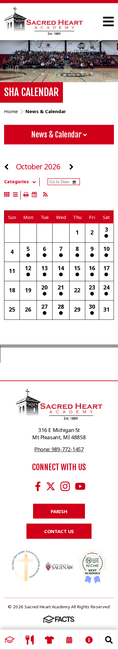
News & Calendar (57, 134)
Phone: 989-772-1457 (59, 449)
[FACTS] (10, 640)
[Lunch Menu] (29, 640)
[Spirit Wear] (49, 640)
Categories (16, 182)
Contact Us (59, 531)
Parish (59, 511)
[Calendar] (69, 640)
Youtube (80, 486)
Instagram (65, 486)
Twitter (50, 486)
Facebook (37, 486)
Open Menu (108, 21)
